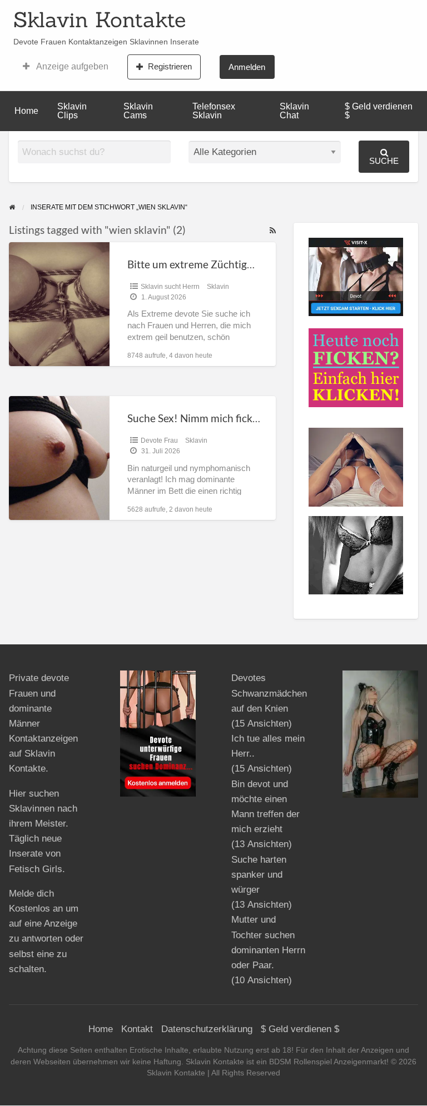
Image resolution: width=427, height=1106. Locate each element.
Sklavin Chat (294, 111)
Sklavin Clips (72, 111)
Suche (384, 161)
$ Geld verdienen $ (379, 111)
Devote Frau (159, 440)
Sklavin (218, 287)
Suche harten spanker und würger (258, 874)
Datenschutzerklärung (206, 1029)
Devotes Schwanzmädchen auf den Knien (269, 693)
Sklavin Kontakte (99, 19)
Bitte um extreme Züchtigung (196, 264)
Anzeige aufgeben (71, 66)
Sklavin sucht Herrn (170, 287)
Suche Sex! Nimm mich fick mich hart (213, 418)
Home (26, 111)
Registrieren (170, 66)
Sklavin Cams (138, 111)
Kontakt (137, 1029)
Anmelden (247, 67)
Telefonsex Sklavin (213, 111)
